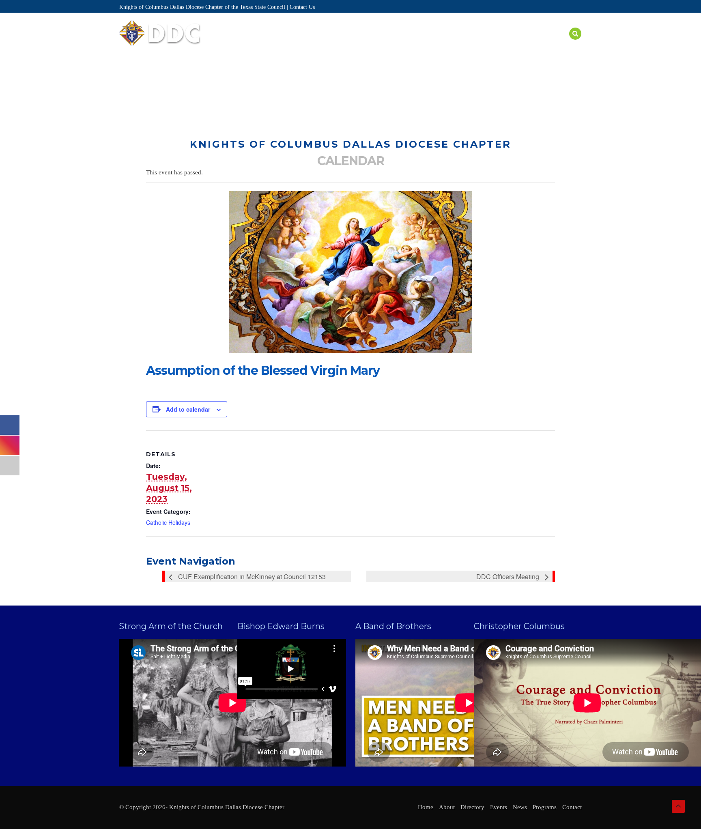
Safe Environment (476, 43)
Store (553, 43)
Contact (572, 807)
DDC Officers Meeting (508, 576)
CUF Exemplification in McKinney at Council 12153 (251, 576)
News (525, 43)
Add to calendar (188, 409)
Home (274, 43)
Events (381, 43)
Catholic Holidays (168, 522)
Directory (342, 43)
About (304, 43)
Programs (420, 43)
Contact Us (302, 7)
